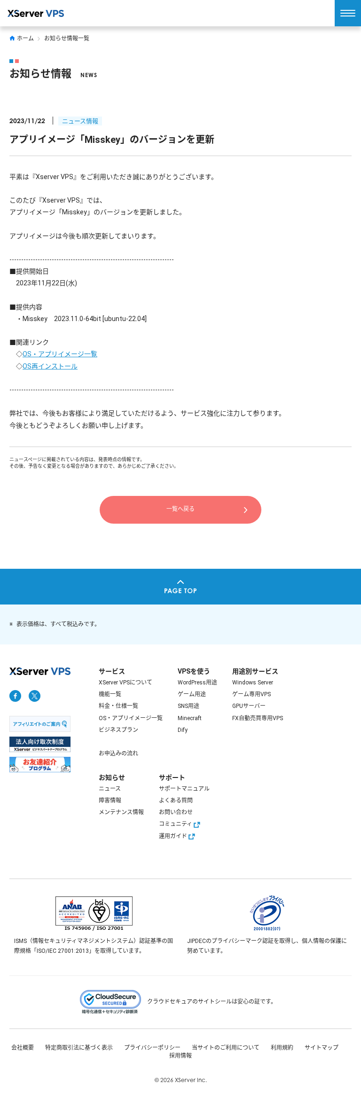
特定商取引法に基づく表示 (79, 1047)
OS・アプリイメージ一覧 (60, 354)
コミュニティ (175, 824)
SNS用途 (188, 706)
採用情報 (180, 1055)
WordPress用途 (197, 682)
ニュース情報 (80, 121)
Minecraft (190, 718)
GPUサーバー (249, 706)
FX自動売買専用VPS (257, 718)
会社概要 (22, 1047)
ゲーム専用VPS (251, 694)
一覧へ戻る (180, 509)
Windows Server (252, 682)
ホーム (25, 38)
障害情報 (110, 800)
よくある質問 (176, 800)
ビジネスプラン (118, 730)
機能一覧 (110, 694)
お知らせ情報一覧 (66, 38)
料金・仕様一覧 (118, 706)
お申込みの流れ (118, 753)
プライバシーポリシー (152, 1047)
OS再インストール (50, 366)
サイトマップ (321, 1047)
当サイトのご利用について (225, 1047)
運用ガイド (173, 836)
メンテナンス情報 (121, 812)
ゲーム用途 (192, 694)
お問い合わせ (176, 812)
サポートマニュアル (184, 788)
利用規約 (282, 1047)
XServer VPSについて (125, 682)
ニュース (110, 788)
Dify (183, 730)
